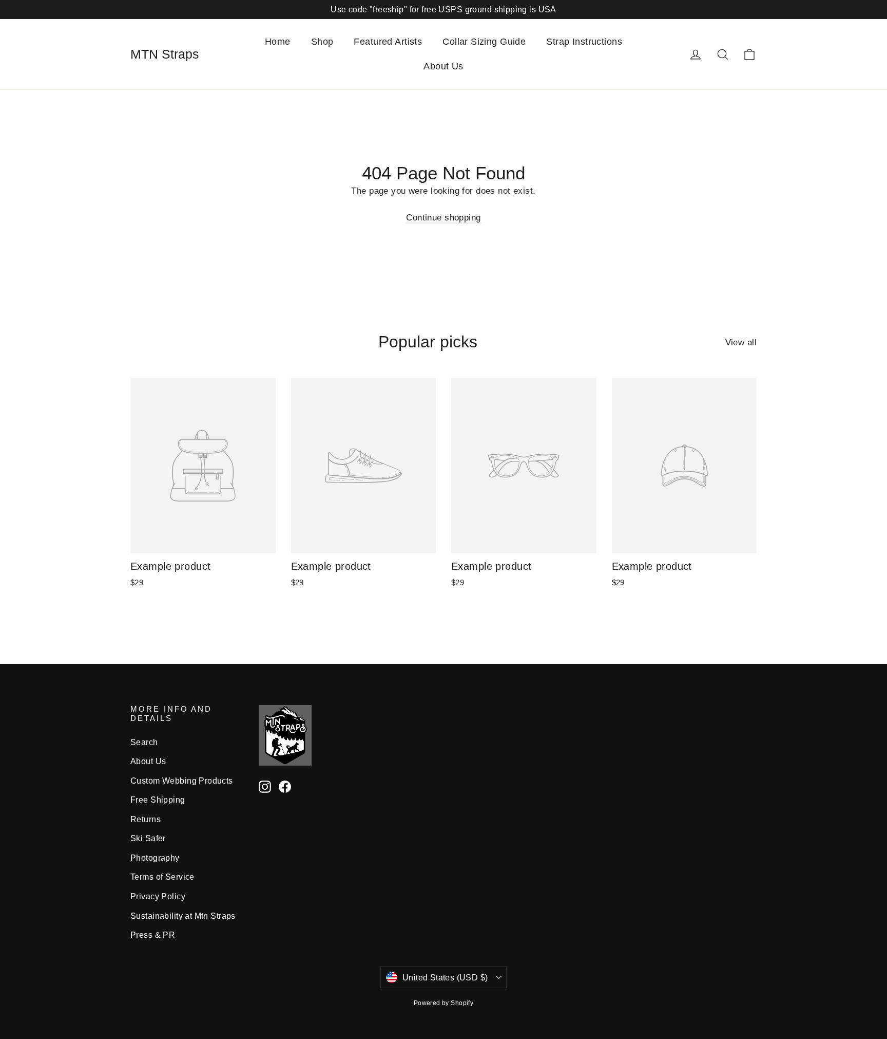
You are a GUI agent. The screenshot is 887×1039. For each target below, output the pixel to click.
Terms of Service (162, 877)
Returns (145, 819)
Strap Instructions (584, 41)
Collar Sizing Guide (484, 41)
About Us (443, 66)
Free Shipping (157, 799)
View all (741, 342)
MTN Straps (164, 54)
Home (278, 41)
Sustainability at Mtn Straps (183, 916)
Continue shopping (443, 217)
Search (144, 742)
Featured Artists (388, 41)
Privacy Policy (157, 896)
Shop (322, 41)
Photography (155, 858)
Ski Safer (148, 838)
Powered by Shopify (444, 1003)
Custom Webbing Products (181, 780)
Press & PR (152, 935)
